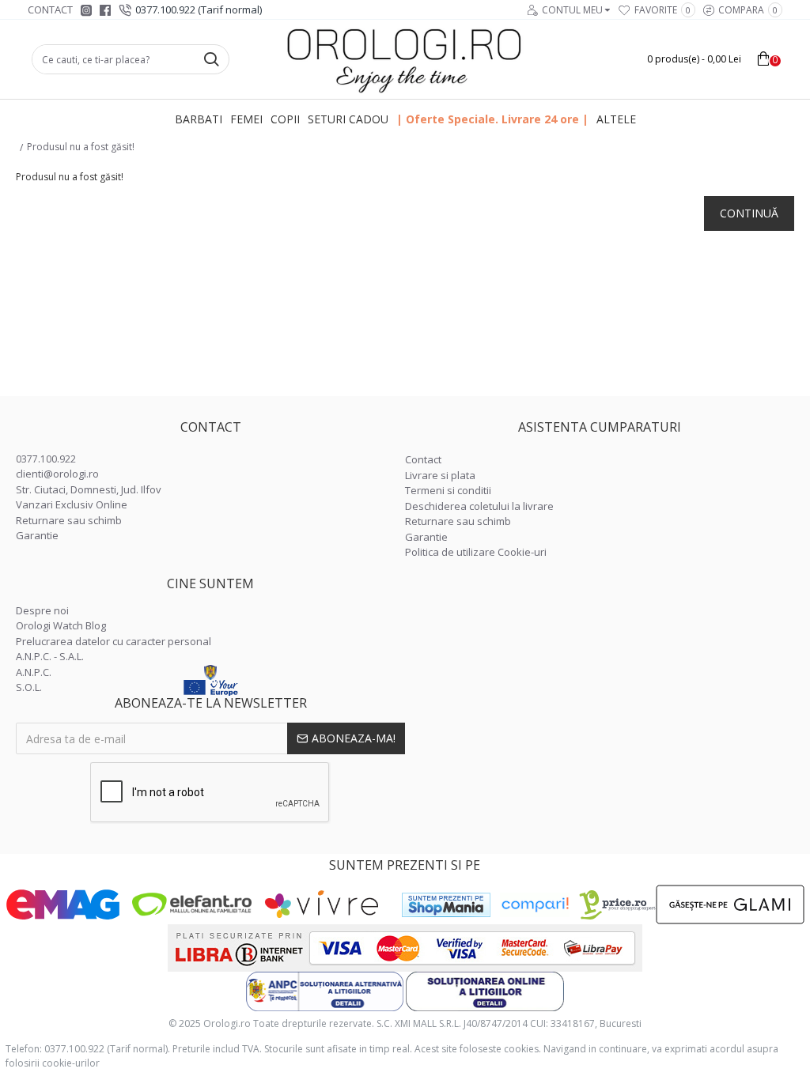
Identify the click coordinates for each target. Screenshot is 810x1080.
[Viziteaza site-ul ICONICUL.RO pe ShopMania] (446, 905)
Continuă (749, 213)
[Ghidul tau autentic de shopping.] (535, 905)
